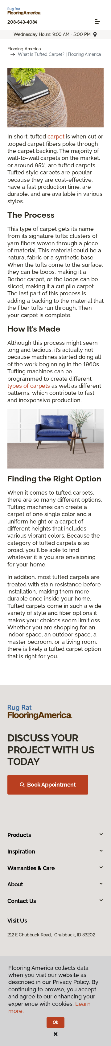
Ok (56, 1022)
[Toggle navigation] (97, 21)
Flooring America (24, 48)
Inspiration (21, 851)
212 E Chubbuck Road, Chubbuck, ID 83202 (51, 934)
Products (19, 835)
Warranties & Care (31, 868)
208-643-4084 (22, 22)
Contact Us (21, 901)
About (15, 884)
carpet (55, 136)
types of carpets (28, 386)
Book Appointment (51, 784)
